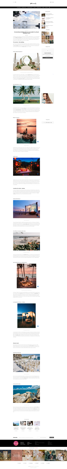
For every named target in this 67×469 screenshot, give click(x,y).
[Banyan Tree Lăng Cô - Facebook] (38, 141)
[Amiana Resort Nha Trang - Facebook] (38, 370)
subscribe (51, 437)
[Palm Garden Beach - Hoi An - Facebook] (38, 102)
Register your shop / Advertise (39, 442)
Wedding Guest (39, 7)
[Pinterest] (50, 2)
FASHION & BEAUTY (16, 426)
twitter (25, 463)
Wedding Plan (24, 7)
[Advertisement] (48, 84)
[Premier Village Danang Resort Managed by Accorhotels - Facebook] (38, 68)
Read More (37, 430)
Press (36, 443)
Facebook (19, 463)
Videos (43, 7)
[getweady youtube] (49, 122)
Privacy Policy (50, 444)
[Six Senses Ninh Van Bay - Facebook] (38, 401)
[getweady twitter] (45, 122)
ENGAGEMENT (30, 426)
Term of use (49, 443)
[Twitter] (14, 2)
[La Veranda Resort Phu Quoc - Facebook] (38, 326)
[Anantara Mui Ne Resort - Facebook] (38, 216)
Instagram (31, 463)
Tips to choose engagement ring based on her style (30, 428)
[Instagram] (15, 2)
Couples (28, 442)
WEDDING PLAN (37, 426)
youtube (43, 463)
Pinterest (37, 463)
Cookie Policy (50, 442)
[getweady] (16, 443)
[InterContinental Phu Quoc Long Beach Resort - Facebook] (38, 286)
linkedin (48, 463)
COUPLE (23, 426)
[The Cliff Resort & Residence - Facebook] (38, 248)
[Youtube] (51, 2)
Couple (35, 7)
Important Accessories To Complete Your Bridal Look (16, 428)
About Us (46, 7)
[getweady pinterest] (48, 122)
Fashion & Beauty (29, 7)
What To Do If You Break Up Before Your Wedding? (23, 428)
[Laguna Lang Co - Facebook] (38, 174)
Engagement (19, 7)
